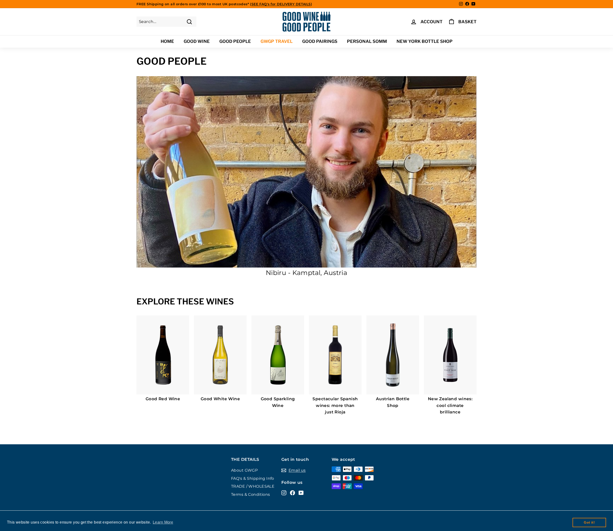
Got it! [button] (589, 522)
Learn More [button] (163, 522)
